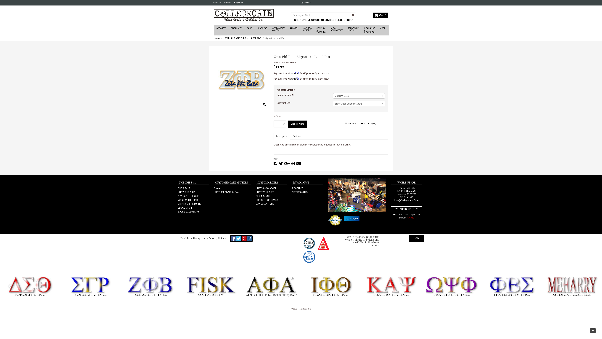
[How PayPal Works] (351, 218)
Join (416, 238)
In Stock (277, 116)
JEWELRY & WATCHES (235, 38)
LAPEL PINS (255, 38)
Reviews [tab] (297, 136)
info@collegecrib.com (406, 200)
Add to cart (297, 123)
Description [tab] (282, 136)
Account (307, 3)
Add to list (352, 123)
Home (217, 38)
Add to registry (369, 123)
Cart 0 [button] (382, 15)
